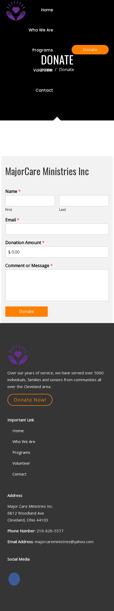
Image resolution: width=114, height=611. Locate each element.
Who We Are (41, 30)
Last (62, 209)
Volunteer (43, 70)
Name (13, 191)
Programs (42, 50)
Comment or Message (29, 265)
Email (12, 220)
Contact (44, 90)
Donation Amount (25, 242)
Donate (90, 49)
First (8, 209)
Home (47, 10)
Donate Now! (30, 400)
